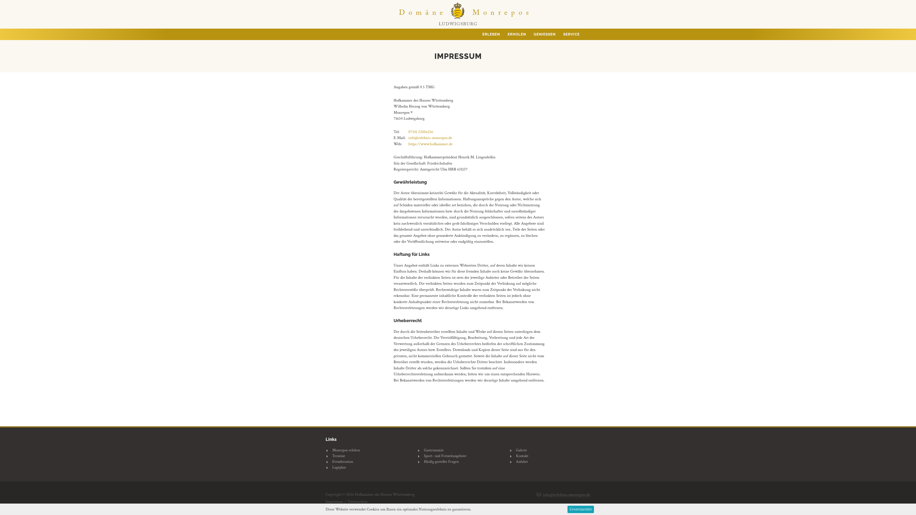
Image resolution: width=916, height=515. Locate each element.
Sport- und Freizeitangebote (445, 455)
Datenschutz (358, 501)
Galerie (521, 450)
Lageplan (339, 467)
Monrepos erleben (346, 450)
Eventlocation (342, 461)
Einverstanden (581, 509)
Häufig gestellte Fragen (441, 461)
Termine (338, 455)
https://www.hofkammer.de (430, 144)
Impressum (334, 501)
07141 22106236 (420, 131)
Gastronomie (434, 450)
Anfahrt (522, 461)
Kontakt (522, 455)
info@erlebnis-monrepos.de (430, 137)
